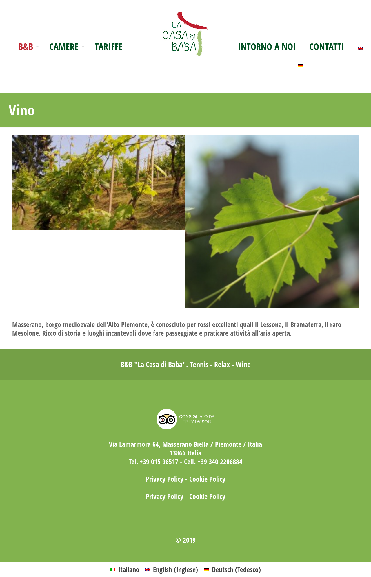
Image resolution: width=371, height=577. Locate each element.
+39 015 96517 (159, 461)
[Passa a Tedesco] (300, 64)
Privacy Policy (164, 479)
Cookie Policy (207, 479)
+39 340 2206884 (219, 461)
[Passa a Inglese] (360, 46)
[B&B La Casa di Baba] (185, 29)
